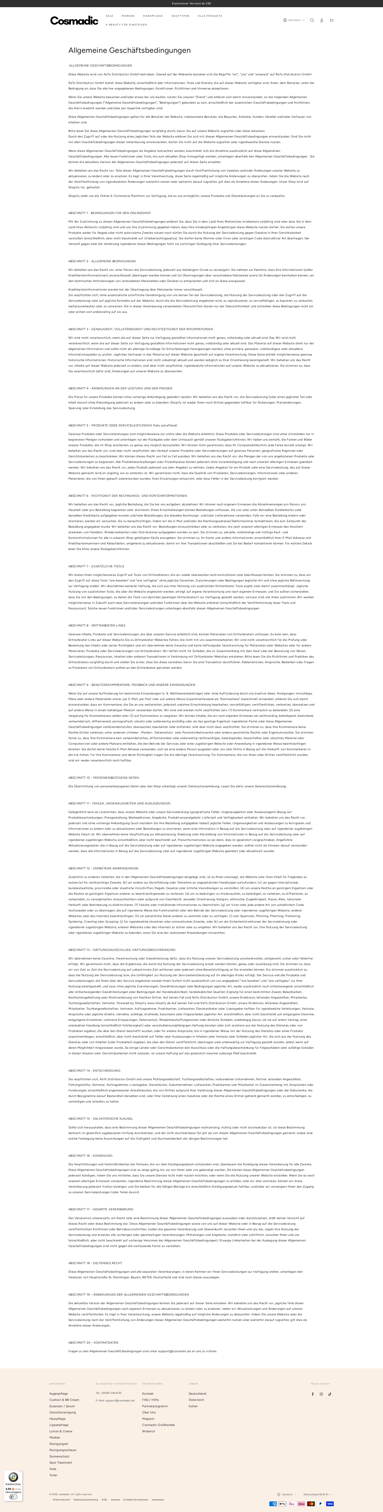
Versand (115, 1499)
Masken (54, 1437)
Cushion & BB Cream (64, 1400)
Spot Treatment (60, 1462)
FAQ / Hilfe (150, 1400)
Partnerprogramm (155, 1406)
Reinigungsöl (58, 1444)
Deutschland (197, 1393)
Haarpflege (57, 1419)
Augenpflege (58, 1393)
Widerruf (148, 1431)
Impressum (158, 1499)
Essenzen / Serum (62, 1406)
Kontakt (148, 1393)
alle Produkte (289, 975)
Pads (52, 1469)
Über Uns (149, 1412)
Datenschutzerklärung (86, 1499)
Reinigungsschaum (63, 1450)
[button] (312, 20)
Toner (53, 1475)
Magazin (148, 1419)
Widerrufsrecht (61, 1499)
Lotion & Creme (60, 1431)
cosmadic (64, 1494)
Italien (193, 1406)
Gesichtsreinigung (62, 1412)
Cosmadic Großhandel (158, 1425)
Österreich (196, 1400)
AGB (104, 1499)
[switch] (13, 1496)
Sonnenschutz (59, 1456)
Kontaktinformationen (135, 1499)
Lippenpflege (59, 1425)
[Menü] (20, 1472)
